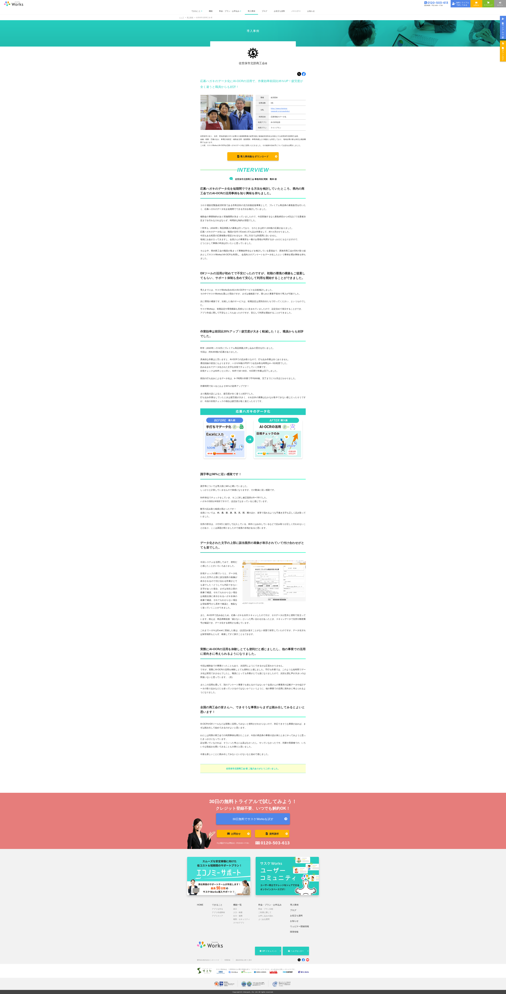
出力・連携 (237, 915)
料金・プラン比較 (265, 908)
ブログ (293, 910)
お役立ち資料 (296, 915)
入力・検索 (237, 912)
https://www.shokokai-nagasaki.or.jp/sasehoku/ (280, 109)
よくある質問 (263, 919)
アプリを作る (217, 908)
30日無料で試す (253, 819)
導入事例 (190, 17)
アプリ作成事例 (218, 912)
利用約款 (227, 960)
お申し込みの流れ (265, 915)
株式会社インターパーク (211, 960)
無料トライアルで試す (503, 29)
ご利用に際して (264, 912)
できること (217, 905)
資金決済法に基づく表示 (244, 960)
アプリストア (217, 915)
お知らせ (294, 921)
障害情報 (294, 932)
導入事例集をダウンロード (503, 52)
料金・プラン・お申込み (270, 905)
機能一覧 (237, 905)
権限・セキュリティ (241, 919)
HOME (200, 905)
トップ (181, 17)
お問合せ (236, 833)
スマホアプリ (238, 922)
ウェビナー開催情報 (299, 926)
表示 (235, 908)
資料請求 (274, 833)
